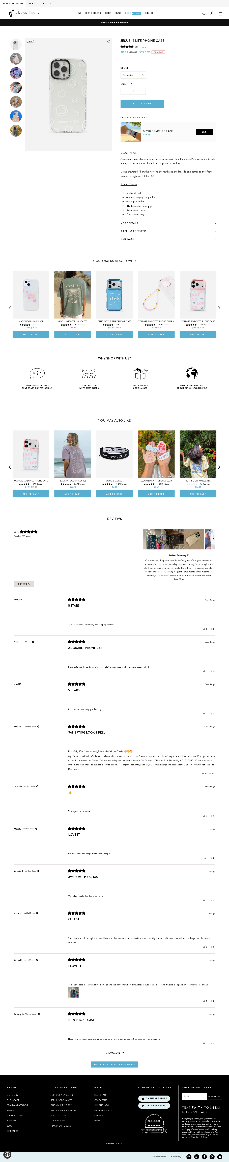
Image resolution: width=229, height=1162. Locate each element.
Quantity (126, 84)
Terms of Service (159, 1156)
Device (124, 68)
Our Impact (13, 1100)
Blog (10, 1125)
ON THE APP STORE (156, 1098)
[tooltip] (188, 555)
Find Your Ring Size (61, 1105)
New (78, 13)
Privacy (206, 1137)
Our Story (12, 1095)
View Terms (195, 1137)
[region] (179, 539)
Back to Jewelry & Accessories (116, 1064)
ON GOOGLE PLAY (155, 1105)
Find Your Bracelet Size (63, 1110)
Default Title (127, 147)
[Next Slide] (213, 539)
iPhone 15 (189, 268)
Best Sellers (93, 13)
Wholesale (13, 1120)
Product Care (58, 1115)
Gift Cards (12, 1131)
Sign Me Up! (214, 1096)
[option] (114, 22)
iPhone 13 (34, 427)
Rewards (11, 1110)
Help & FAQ (100, 1095)
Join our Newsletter (62, 1095)
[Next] (219, 307)
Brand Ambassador (17, 1105)
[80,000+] (154, 1133)
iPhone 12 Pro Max (21, 427)
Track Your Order (61, 1125)
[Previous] (10, 307)
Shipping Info (101, 1105)
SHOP (108, 13)
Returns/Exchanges (61, 1100)
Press (97, 1120)
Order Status (58, 1120)
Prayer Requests (103, 1110)
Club (118, 13)
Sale (132, 13)
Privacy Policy (175, 1156)
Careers (98, 1115)
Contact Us (100, 1100)
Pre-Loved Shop (15, 1115)
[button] (133, 47)
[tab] (168, 153)
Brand (149, 13)
